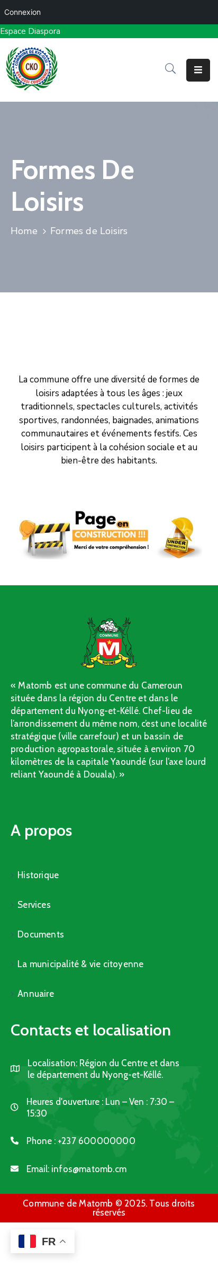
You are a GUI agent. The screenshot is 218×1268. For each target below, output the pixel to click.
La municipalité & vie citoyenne (80, 964)
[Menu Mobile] (198, 70)
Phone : (80, 1141)
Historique (38, 875)
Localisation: (52, 1063)
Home (24, 231)
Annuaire (35, 993)
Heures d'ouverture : (64, 1101)
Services (34, 904)
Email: (76, 1169)
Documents (40, 934)
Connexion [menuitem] (22, 11)
